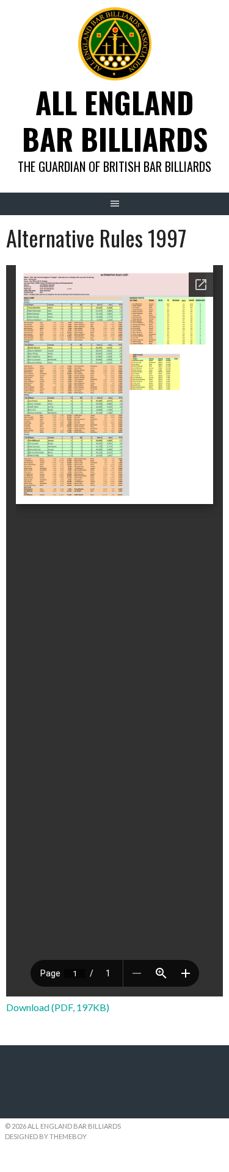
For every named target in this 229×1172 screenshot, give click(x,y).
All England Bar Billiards (115, 120)
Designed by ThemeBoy (46, 1136)
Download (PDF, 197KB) (57, 1007)
